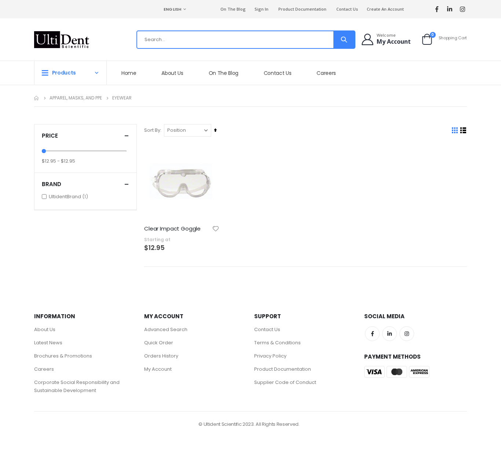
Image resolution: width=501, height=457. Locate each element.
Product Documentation (302, 9)
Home (36, 98)
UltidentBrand (69, 196)
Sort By (152, 130)
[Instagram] (462, 9)
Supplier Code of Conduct (285, 382)
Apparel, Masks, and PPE (76, 98)
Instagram (406, 333)
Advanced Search (165, 329)
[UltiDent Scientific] (61, 39)
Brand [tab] (51, 184)
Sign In (261, 9)
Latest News (48, 342)
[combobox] (246, 39)
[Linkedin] (449, 9)
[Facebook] (436, 9)
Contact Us (347, 9)
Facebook (372, 333)
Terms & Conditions (277, 342)
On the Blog (233, 9)
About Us (44, 329)
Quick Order (158, 342)
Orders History (161, 355)
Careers (44, 369)
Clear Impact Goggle (172, 228)
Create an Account (385, 9)
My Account (158, 369)
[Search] (344, 39)
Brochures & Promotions (63, 355)
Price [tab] (50, 135)
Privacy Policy (270, 355)
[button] (215, 228)
